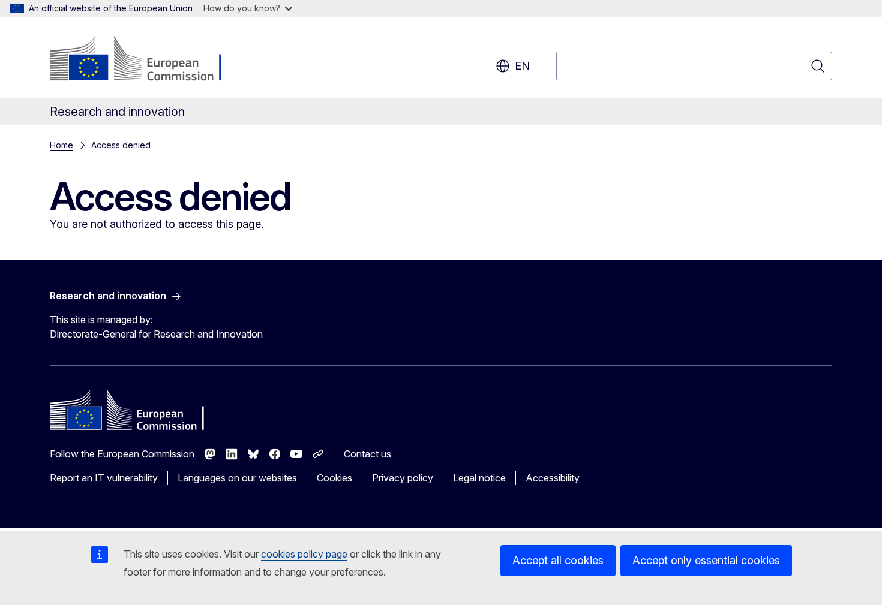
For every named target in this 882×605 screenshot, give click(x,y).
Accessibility (553, 478)
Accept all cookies (558, 560)
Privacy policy (402, 478)
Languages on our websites (237, 478)
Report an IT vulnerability (104, 478)
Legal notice (479, 478)
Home (61, 145)
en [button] (522, 65)
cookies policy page (304, 554)
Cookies (334, 478)
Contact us (367, 454)
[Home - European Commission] (147, 60)
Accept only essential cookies (706, 560)
